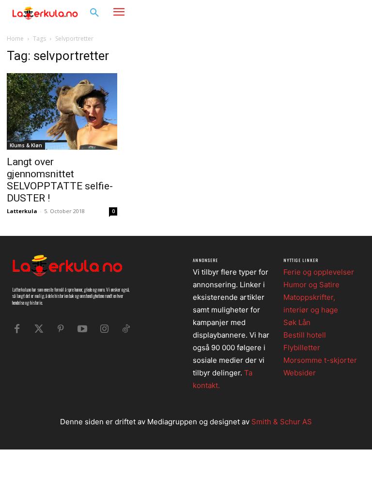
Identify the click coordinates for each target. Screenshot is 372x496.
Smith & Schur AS (281, 421)
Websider (299, 372)
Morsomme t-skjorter (320, 360)
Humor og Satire (311, 284)
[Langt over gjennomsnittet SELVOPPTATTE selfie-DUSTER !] (62, 111)
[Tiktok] (126, 329)
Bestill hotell (304, 335)
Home (15, 38)
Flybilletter (301, 347)
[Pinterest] (60, 329)
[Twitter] (39, 329)
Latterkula (22, 211)
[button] (94, 13)
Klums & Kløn (26, 145)
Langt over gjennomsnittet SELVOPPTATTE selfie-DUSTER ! (60, 180)
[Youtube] (82, 329)
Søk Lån (296, 322)
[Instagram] (336, 12)
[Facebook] (321, 12)
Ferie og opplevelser (318, 272)
